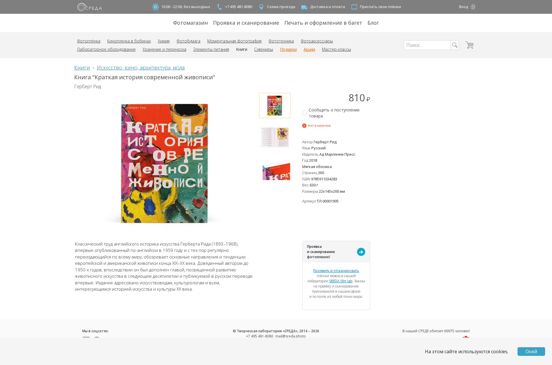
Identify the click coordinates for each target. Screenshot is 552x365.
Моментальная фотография (234, 41)
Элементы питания (211, 49)
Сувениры (263, 49)
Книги (241, 49)
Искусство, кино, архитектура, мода (141, 67)
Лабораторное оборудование (106, 49)
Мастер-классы (336, 49)
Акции (309, 49)
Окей (531, 351)
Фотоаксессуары (317, 41)
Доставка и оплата (327, 6)
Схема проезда (281, 6)
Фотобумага (188, 41)
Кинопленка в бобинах (129, 41)
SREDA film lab (340, 281)
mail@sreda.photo (290, 336)
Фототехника (281, 41)
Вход (463, 6)
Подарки (288, 49)
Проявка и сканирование (246, 22)
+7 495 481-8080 (238, 6)
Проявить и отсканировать (336, 270)
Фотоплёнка (88, 41)
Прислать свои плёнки (380, 6)
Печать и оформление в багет (323, 22)
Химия (164, 41)
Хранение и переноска (164, 49)
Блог (373, 22)
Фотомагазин (190, 22)
